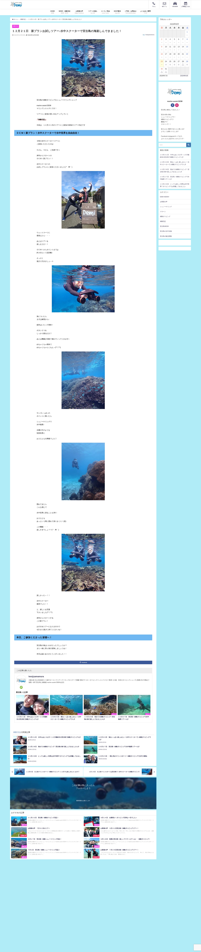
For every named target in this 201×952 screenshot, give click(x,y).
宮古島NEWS (164, 226)
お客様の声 (163, 201)
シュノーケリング (166, 206)
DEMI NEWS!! (164, 196)
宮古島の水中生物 (166, 231)
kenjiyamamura (150, 34)
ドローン (163, 211)
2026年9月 (184, 76)
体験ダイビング (165, 216)
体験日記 (15, 26)
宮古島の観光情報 (166, 236)
